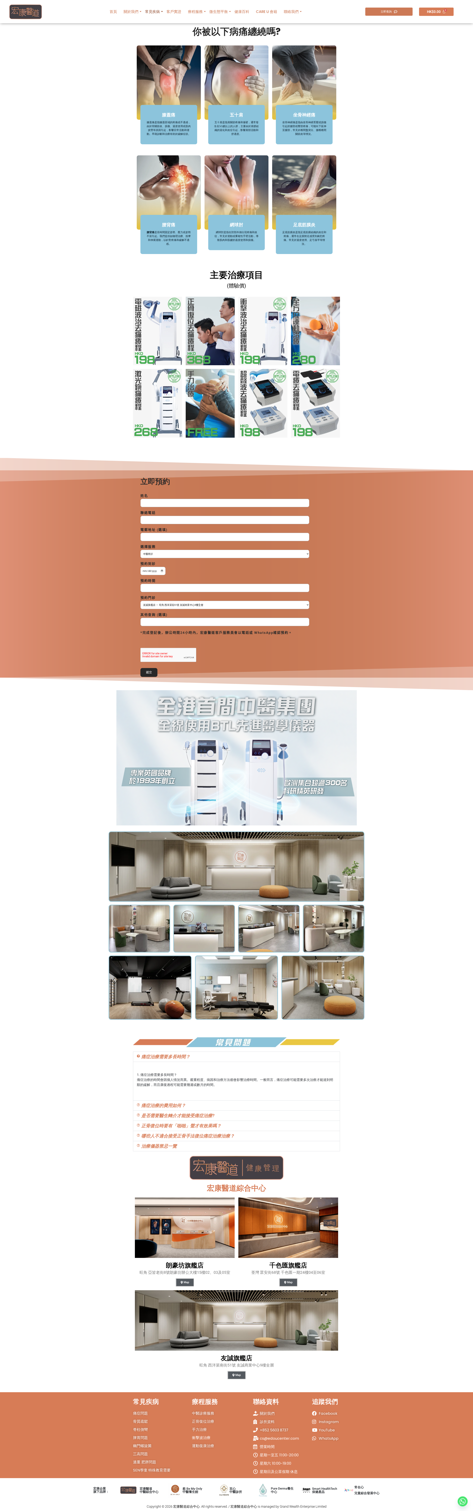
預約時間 (148, 581)
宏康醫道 (149, 1490)
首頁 (113, 11)
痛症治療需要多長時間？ (165, 1056)
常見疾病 (152, 11)
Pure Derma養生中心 (282, 1490)
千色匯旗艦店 (288, 1265)
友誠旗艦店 (236, 1358)
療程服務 (195, 11)
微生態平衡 (218, 11)
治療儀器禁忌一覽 (159, 1146)
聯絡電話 (148, 513)
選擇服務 (148, 547)
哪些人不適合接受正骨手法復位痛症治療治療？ (187, 1136)
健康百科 (241, 11)
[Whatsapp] (463, 1501)
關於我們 (131, 11)
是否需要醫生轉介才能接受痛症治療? (177, 1115)
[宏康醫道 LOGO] (26, 11)
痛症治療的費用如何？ (163, 1105)
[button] (236, 1057)
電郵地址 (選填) (154, 530)
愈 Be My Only (192, 1490)
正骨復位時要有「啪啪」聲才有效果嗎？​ (181, 1125)
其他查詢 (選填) (154, 615)
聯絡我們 (291, 11)
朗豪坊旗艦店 (185, 1265)
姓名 (144, 496)
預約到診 (148, 564)
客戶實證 (173, 11)
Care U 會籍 (266, 11)
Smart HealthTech (324, 1490)
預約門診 (148, 598)
